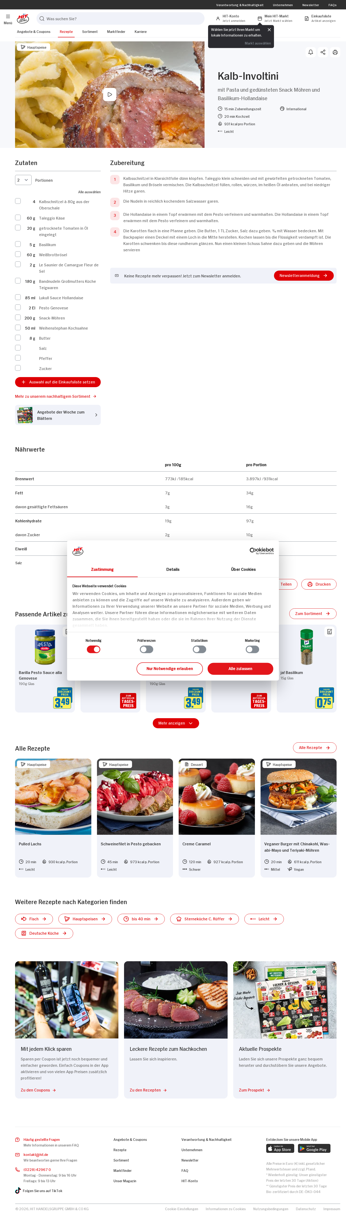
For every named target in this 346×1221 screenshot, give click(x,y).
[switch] (146, 649)
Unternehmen (283, 5)
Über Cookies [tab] (243, 568)
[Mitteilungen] (311, 52)
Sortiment (90, 31)
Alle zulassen (240, 668)
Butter (45, 337)
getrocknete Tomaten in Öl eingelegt (63, 231)
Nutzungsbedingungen (270, 1208)
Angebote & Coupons (33, 31)
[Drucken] (335, 52)
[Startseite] (22, 18)
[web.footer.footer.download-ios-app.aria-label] (280, 1148)
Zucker (45, 368)
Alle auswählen (89, 191)
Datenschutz (306, 1208)
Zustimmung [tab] (102, 568)
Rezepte (66, 31)
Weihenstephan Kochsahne (63, 327)
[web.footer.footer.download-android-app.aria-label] (314, 1148)
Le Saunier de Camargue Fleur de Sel (69, 267)
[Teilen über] (323, 52)
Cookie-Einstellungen (181, 1208)
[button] (58, 396)
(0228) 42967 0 (37, 1169)
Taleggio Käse (52, 217)
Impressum (331, 1208)
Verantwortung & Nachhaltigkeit (240, 5)
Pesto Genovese (53, 307)
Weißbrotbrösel (53, 254)
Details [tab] (173, 568)
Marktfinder (116, 31)
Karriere (141, 31)
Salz (43, 348)
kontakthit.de (36, 1154)
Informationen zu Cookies (226, 1208)
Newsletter (310, 5)
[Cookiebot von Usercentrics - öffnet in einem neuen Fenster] (253, 551)
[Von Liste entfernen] (329, 631)
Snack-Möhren (52, 317)
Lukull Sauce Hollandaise (61, 297)
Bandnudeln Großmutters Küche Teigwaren (67, 284)
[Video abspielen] (109, 94)
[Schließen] (269, 30)
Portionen (44, 179)
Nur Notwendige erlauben (170, 668)
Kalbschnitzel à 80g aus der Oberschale (64, 204)
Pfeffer (45, 358)
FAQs (333, 5)
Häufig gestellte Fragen (42, 1139)
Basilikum (47, 244)
